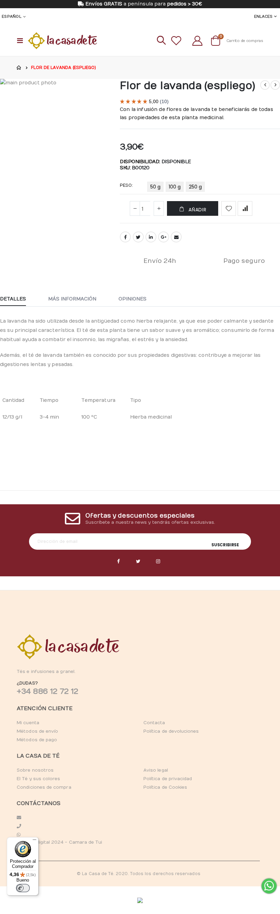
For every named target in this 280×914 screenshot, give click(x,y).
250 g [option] (195, 186)
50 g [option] (155, 186)
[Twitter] (138, 562)
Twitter (138, 236)
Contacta (154, 723)
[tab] (18, 299)
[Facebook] (118, 562)
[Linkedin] (158, 562)
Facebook (125, 236)
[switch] (23, 888)
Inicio (19, 68)
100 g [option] (175, 186)
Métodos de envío (37, 731)
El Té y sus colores (38, 779)
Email (176, 236)
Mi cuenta (28, 723)
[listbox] (177, 188)
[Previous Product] (265, 85)
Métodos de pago (37, 740)
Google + (163, 236)
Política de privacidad (167, 779)
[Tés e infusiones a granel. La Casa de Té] (63, 40)
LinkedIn (150, 236)
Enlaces (263, 16)
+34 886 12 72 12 (47, 691)
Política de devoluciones (171, 731)
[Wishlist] (176, 41)
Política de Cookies (165, 787)
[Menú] (34, 841)
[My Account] (197, 41)
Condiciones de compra (44, 787)
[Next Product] (275, 85)
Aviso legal (155, 770)
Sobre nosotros (35, 770)
